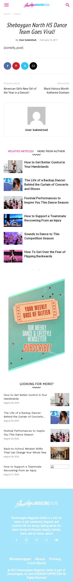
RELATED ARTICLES (21, 151)
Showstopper (20, 559)
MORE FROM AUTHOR (51, 151)
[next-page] (38, 270)
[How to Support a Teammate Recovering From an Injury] (13, 220)
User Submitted (27, 39)
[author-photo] (36, 124)
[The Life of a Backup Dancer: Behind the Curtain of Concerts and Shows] (13, 184)
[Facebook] (7, 66)
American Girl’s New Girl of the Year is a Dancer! (20, 90)
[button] (6, 5)
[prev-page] (33, 270)
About (40, 559)
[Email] (33, 66)
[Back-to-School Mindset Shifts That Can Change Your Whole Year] (60, 453)
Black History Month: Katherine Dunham (56, 90)
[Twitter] (24, 66)
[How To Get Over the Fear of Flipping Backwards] (13, 256)
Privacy (55, 559)
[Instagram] (26, 540)
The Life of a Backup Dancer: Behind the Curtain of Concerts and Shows (46, 184)
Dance (17, 13)
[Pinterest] (16, 66)
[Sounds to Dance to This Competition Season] (13, 238)
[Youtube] (56, 540)
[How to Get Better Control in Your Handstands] (13, 166)
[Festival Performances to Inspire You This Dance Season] (13, 202)
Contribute (36, 563)
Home (7, 13)
